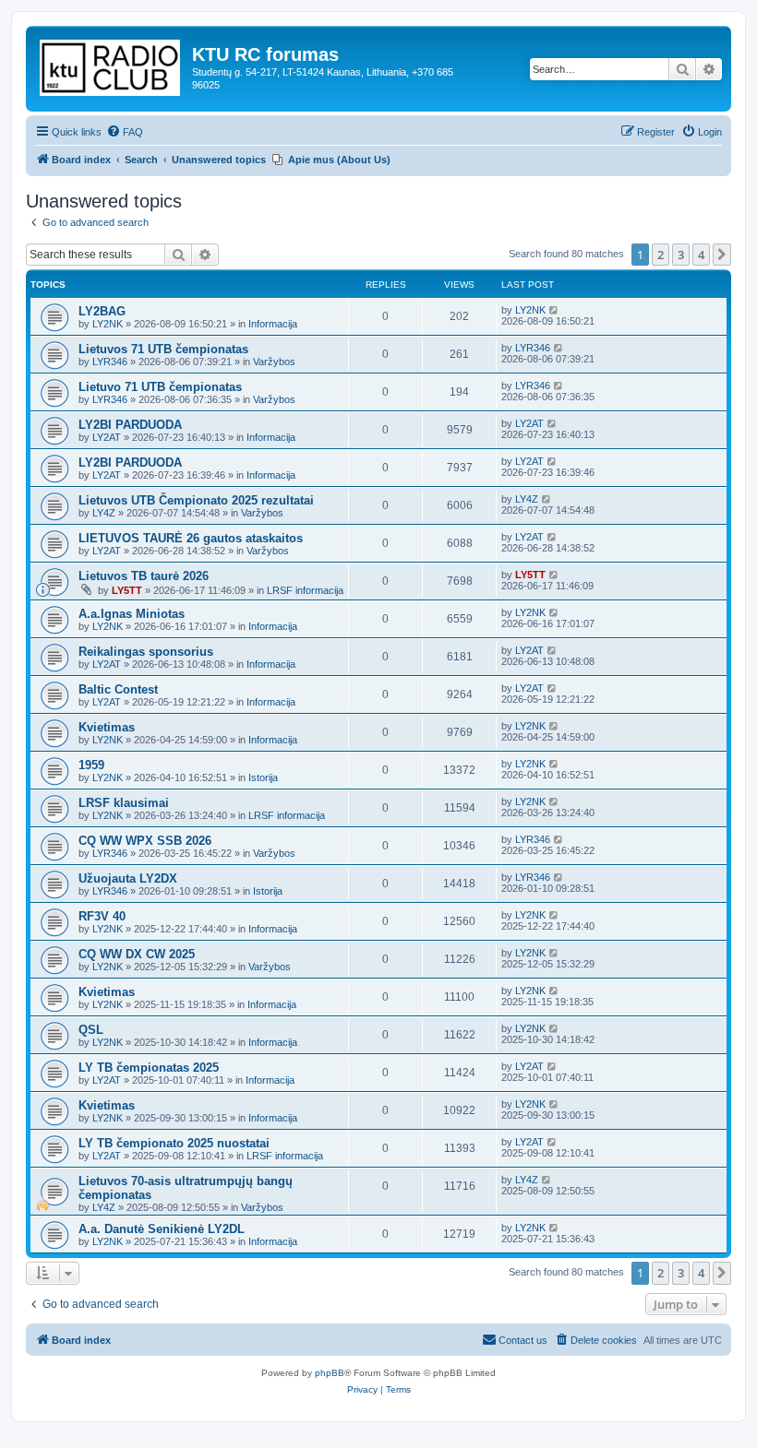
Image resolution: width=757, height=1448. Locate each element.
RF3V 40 (102, 916)
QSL (90, 1030)
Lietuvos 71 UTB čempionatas (163, 349)
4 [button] (701, 254)
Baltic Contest (118, 689)
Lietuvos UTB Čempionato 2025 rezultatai (196, 500)
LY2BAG (102, 311)
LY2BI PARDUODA (130, 425)
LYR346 (109, 361)
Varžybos (274, 361)
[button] (722, 254)
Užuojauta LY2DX (127, 878)
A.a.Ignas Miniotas (131, 614)
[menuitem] (124, 132)
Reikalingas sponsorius (145, 652)
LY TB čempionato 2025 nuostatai (174, 1143)
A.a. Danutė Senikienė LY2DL (161, 1229)
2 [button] (660, 254)
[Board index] (111, 64)
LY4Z (103, 512)
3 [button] (681, 254)
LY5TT (127, 590)
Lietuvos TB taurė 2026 (143, 576)
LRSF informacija (305, 590)
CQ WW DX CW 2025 (136, 954)
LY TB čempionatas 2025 (148, 1067)
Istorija (263, 777)
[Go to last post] (554, 309)
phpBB (329, 1373)
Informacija (272, 323)
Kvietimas (106, 727)
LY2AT (106, 437)
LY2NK (107, 323)
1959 (91, 765)
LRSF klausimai (123, 803)
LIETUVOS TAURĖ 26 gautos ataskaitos (190, 538)
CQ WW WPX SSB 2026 (144, 841)
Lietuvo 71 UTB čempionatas (160, 387)
